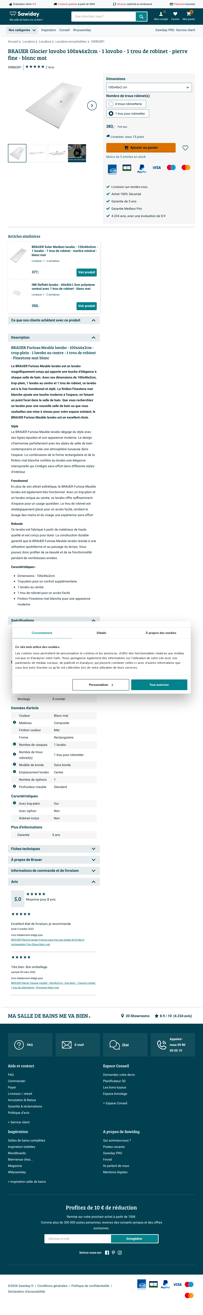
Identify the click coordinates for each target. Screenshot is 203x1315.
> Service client (19, 1122)
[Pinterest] (113, 1252)
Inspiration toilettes (21, 1146)
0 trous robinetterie (128, 104)
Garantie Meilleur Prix (126, 208)
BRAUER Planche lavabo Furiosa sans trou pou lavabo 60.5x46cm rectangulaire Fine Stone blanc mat (47, 942)
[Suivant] (92, 105)
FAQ (30, 1044)
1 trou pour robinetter (130, 113)
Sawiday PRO (164, 30)
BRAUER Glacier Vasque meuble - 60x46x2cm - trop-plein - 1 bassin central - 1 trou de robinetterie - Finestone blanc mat (53, 985)
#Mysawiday (17, 1172)
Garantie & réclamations (25, 1106)
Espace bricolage (115, 1093)
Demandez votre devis (119, 1074)
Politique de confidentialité (90, 1286)
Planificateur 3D (114, 1081)
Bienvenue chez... (20, 1159)
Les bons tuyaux (114, 1087)
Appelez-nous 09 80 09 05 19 (177, 1045)
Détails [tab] (101, 633)
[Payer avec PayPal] (141, 169)
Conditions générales (52, 1286)
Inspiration (48, 30)
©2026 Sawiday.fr (21, 1286)
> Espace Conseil (115, 1103)
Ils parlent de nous (116, 1165)
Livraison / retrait (20, 1093)
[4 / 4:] (77, 153)
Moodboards (17, 1153)
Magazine (15, 1165)
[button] (185, 148)
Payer (12, 1087)
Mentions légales (115, 1172)
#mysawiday (82, 30)
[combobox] (104, 16)
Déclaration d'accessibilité (26, 1291)
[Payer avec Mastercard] (186, 167)
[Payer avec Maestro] (171, 167)
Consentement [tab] (42, 633)
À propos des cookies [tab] (161, 633)
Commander (16, 1081)
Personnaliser (98, 684)
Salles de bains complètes (26, 1140)
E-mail (79, 1044)
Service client (185, 30)
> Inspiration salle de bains (27, 1181)
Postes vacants (114, 1146)
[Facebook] (107, 1252)
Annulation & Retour (22, 1100)
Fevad (107, 1159)
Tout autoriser (159, 684)
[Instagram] (119, 1252)
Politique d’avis (18, 1112)
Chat (125, 1044)
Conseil (64, 30)
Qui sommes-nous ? (117, 1140)
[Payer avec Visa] (156, 167)
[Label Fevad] (112, 170)
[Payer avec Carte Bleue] (127, 168)
